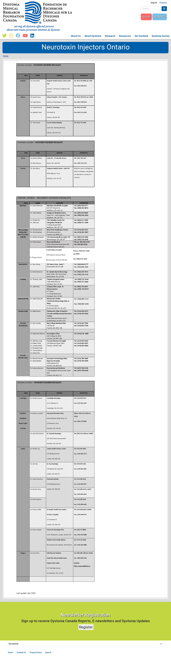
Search (48, 652)
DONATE (159, 16)
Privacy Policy (36, 652)
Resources (125, 35)
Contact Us (21, 652)
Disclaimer (14, 644)
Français (163, 3)
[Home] (38, 16)
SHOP (146, 16)
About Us (76, 35)
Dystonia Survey (160, 35)
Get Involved (141, 35)
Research (110, 35)
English (154, 3)
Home (5, 56)
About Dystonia (92, 35)
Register (86, 627)
